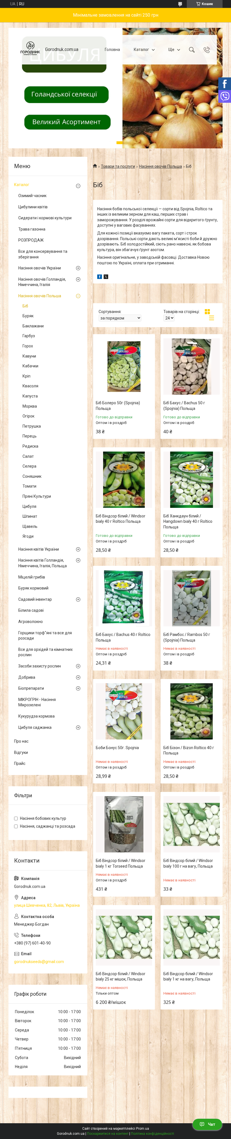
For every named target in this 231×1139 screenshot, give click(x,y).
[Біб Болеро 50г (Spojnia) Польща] (124, 366)
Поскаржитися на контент (107, 1134)
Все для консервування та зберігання (42, 254)
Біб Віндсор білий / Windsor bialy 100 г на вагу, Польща (188, 863)
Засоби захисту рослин (39, 666)
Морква (30, 406)
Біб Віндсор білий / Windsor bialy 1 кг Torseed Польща (120, 863)
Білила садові (31, 610)
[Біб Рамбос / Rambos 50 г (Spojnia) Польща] (191, 598)
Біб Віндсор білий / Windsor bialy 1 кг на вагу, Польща (188, 977)
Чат (211, 1124)
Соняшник (32, 476)
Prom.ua (142, 1129)
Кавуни (29, 356)
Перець (30, 436)
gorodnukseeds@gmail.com (39, 961)
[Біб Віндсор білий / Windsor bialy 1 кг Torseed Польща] (124, 824)
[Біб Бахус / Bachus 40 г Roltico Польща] (124, 598)
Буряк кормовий (33, 588)
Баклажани (33, 326)
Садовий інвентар (35, 599)
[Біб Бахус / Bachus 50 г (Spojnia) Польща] (191, 366)
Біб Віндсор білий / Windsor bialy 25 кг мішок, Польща (120, 977)
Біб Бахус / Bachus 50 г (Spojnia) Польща (184, 406)
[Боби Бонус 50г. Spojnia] (124, 711)
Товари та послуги (118, 166)
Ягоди (28, 536)
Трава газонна (31, 229)
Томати (29, 486)
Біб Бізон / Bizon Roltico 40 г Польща (188, 750)
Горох (28, 346)
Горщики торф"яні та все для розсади (45, 636)
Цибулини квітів (33, 207)
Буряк (28, 316)
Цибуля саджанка (35, 727)
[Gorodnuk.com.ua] (30, 49)
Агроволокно (30, 621)
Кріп (26, 376)
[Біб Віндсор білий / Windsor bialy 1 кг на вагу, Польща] (191, 937)
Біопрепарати (31, 688)
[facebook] (99, 277)
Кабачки (30, 366)
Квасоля (30, 386)
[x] (106, 277)
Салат (28, 456)
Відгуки (21, 752)
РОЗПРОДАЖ (31, 240)
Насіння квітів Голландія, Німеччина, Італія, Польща (42, 563)
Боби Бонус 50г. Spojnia (117, 747)
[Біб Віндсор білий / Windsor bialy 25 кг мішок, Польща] (124, 937)
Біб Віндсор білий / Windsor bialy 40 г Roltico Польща (120, 519)
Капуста (30, 396)
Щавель (30, 526)
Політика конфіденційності (152, 1134)
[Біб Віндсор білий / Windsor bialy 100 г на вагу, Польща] (191, 824)
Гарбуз (29, 336)
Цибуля (29, 506)
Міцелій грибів (31, 577)
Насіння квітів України (38, 549)
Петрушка (32, 426)
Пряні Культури (37, 496)
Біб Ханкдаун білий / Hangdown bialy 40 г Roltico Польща (187, 521)
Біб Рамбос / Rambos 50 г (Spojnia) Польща (186, 637)
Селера (29, 466)
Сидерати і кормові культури (45, 218)
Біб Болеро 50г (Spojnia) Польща (118, 406)
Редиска (30, 446)
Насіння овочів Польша (160, 166)
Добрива (26, 677)
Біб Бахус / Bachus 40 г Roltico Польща (123, 637)
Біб (25, 306)
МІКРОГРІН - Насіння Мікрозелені (37, 702)
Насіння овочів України (39, 268)
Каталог (141, 49)
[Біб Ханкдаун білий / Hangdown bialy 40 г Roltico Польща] (191, 480)
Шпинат (30, 516)
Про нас (21, 741)
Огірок (28, 416)
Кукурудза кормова (36, 716)
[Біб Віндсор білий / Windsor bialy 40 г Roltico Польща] (124, 480)
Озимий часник (32, 195)
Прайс (19, 763)
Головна (112, 49)
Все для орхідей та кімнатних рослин (45, 652)
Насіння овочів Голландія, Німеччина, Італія (42, 282)
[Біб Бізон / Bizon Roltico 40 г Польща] (191, 711)
